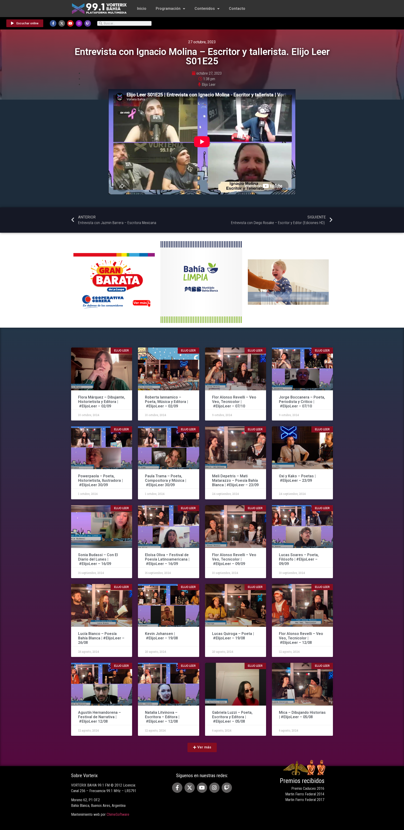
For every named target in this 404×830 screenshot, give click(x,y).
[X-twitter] (61, 23)
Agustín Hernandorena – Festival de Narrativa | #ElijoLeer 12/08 (99, 717)
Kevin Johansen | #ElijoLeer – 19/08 (161, 635)
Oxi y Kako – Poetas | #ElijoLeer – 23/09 (297, 478)
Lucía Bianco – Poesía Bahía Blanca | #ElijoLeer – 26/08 (101, 638)
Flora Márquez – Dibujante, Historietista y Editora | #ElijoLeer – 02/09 (101, 401)
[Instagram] (79, 23)
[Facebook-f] (53, 23)
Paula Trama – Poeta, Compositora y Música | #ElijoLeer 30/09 (165, 480)
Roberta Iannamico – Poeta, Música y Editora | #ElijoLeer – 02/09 (166, 401)
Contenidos (205, 8)
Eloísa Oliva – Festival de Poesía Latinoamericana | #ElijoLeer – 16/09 (167, 559)
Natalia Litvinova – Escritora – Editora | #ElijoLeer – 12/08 (162, 717)
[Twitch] (87, 23)
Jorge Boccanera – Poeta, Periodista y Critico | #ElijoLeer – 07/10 (302, 401)
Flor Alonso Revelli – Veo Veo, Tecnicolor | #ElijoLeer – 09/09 (234, 559)
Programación (168, 8)
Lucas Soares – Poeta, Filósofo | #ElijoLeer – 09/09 (299, 559)
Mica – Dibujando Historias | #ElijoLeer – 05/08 (302, 714)
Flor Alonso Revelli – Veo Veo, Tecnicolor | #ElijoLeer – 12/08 (301, 638)
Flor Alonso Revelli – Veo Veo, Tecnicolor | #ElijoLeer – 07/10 (234, 401)
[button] (202, 747)
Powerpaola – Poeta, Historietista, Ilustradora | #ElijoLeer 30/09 (100, 480)
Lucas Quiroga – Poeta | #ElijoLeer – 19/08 (233, 635)
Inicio (141, 8)
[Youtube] (70, 23)
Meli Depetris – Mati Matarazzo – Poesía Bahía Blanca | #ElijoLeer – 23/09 (235, 480)
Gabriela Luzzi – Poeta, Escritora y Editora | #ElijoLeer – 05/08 (232, 717)
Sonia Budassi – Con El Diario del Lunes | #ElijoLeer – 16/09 (98, 559)
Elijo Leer (209, 84)
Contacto (237, 8)
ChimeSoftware (118, 814)
